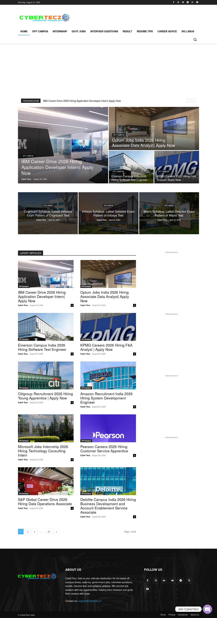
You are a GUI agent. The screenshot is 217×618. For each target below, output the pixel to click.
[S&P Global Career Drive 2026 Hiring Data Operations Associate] (46, 481)
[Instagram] (178, 2)
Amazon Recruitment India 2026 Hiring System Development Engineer (106, 398)
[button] (195, 39)
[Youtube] (197, 2)
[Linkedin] (164, 580)
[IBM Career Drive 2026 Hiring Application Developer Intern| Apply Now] (63, 145)
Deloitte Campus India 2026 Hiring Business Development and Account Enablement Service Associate (108, 506)
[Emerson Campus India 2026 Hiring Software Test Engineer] (131, 167)
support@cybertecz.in (90, 601)
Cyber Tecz (23, 305)
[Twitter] (192, 2)
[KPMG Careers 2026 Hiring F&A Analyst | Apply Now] (176, 167)
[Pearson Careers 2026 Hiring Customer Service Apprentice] (108, 428)
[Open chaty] (207, 609)
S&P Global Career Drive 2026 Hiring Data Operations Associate (45, 501)
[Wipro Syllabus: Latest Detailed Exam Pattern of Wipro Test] (169, 213)
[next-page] (56, 531)
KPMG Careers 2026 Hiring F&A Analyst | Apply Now (106, 347)
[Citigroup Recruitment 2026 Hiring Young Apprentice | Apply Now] (46, 375)
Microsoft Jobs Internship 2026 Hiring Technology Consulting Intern (43, 451)
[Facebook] (173, 2)
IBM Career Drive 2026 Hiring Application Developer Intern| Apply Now (82, 100)
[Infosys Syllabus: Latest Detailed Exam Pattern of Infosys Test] (108, 213)
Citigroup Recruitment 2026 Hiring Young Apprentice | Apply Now (45, 395)
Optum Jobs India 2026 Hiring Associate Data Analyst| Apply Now (104, 296)
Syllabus (48, 205)
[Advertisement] (134, 17)
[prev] (188, 101)
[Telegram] (188, 2)
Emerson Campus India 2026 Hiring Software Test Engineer (42, 347)
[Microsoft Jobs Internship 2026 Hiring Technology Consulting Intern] (46, 428)
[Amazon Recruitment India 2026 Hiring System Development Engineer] (108, 375)
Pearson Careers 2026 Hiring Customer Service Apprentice (104, 448)
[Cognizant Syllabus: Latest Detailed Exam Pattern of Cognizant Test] (48, 213)
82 (49, 531)
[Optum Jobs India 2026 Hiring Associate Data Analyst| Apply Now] (154, 128)
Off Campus (28, 156)
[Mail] (183, 2)
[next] (194, 101)
